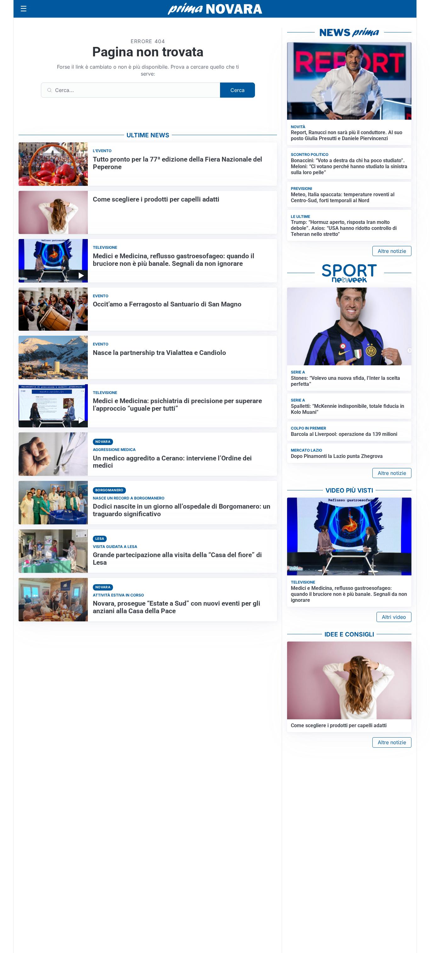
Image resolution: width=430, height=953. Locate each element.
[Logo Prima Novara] (215, 9)
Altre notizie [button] (392, 251)
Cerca (237, 90)
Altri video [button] (394, 617)
